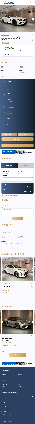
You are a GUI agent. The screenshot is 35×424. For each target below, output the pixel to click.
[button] (33, 19)
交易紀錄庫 (3, 376)
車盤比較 (20, 376)
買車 (19, 384)
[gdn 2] (17, 152)
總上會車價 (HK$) (6, 171)
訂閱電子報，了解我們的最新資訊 (9, 392)
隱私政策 (20, 386)
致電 (25, 134)
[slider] (32, 177)
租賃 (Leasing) (9, 165)
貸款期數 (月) (5, 175)
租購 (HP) (25, 165)
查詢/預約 (16, 139)
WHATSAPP (8, 134)
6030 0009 (4, 238)
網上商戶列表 (20, 374)
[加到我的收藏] (32, 283)
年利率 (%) (20, 171)
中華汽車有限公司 (5, 232)
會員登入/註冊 (4, 384)
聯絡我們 (3, 386)
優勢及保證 (3, 374)
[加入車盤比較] (32, 287)
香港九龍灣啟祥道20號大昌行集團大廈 (8, 414)
